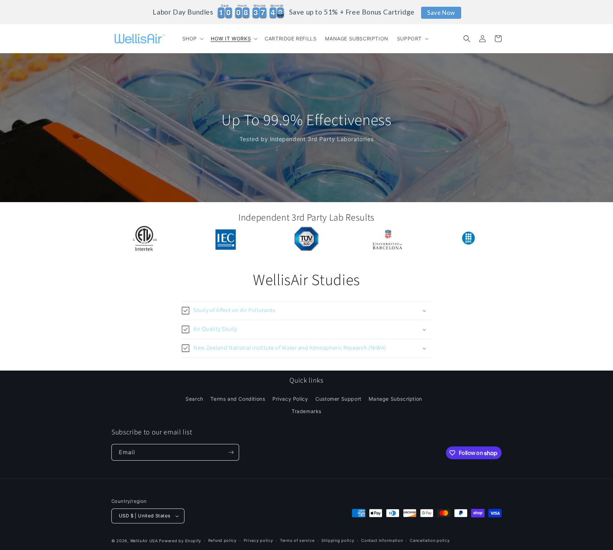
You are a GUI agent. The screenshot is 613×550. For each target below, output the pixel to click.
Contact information (382, 540)
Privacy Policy (290, 399)
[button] (192, 38)
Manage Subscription (395, 399)
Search (194, 399)
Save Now (441, 12)
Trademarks (306, 411)
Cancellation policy (429, 540)
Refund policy (222, 540)
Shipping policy (337, 540)
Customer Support (338, 399)
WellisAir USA (144, 540)
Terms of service (297, 540)
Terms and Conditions (237, 399)
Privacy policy (258, 540)
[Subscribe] (231, 452)
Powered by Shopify (180, 540)
